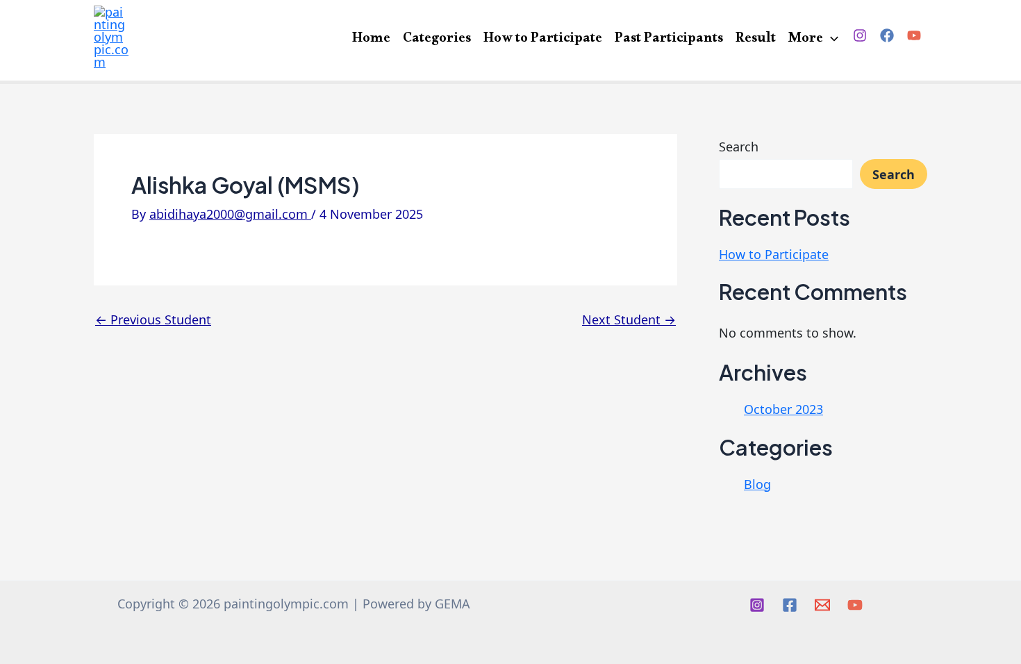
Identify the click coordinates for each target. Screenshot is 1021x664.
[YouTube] (914, 35)
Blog (757, 484)
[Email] (822, 605)
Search (738, 146)
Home (371, 39)
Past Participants (669, 39)
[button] (830, 40)
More (805, 39)
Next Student (629, 319)
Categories (437, 39)
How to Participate (542, 39)
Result (756, 39)
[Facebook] (887, 35)
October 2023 (783, 409)
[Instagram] (860, 35)
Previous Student (153, 319)
